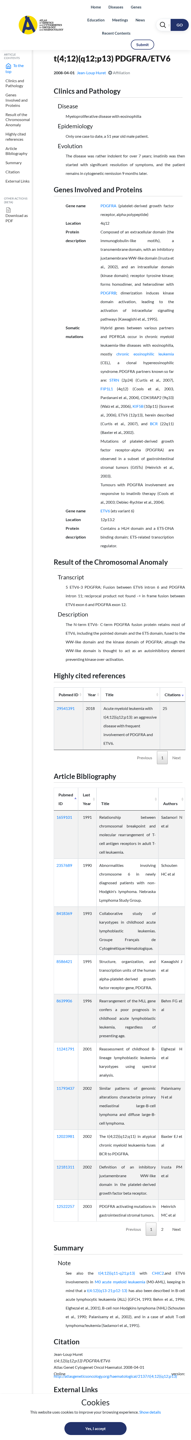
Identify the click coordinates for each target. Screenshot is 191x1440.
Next (176, 757)
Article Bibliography (16, 151)
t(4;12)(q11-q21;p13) (116, 1273)
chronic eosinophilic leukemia (145, 353)
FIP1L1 (106, 388)
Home (96, 7)
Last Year (87, 799)
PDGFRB (108, 292)
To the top (14, 68)
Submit (142, 44)
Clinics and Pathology (14, 83)
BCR (154, 423)
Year (92, 694)
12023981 (65, 1136)
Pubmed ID (68, 694)
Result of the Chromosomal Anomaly (17, 119)
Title (109, 694)
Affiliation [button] (121, 72)
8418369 (64, 913)
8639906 (64, 1000)
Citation (12, 171)
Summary (13, 162)
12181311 (65, 1167)
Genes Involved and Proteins (16, 100)
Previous (144, 757)
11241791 (65, 1048)
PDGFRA (108, 205)
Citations (173, 694)
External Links (17, 181)
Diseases (115, 7)
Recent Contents (116, 33)
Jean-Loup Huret (92, 72)
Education (96, 20)
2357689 (64, 865)
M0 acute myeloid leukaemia (120, 1281)
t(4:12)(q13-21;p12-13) (107, 1290)
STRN (114, 380)
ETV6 (105, 510)
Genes (136, 7)
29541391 (66, 708)
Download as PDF (16, 218)
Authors (170, 803)
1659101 (64, 817)
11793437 (65, 1088)
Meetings (120, 20)
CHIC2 (158, 1273)
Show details (150, 1412)
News (140, 20)
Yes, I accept (95, 1428)
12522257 (65, 1206)
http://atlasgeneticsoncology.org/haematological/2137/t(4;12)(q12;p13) (115, 1376)
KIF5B (138, 406)
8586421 (64, 961)
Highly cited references (15, 136)
